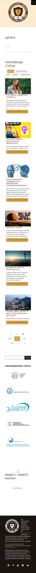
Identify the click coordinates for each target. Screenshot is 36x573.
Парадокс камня (14, 227)
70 (17, 338)
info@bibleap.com (10, 547)
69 (10, 338)
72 (12, 343)
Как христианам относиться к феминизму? (14, 141)
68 (23, 334)
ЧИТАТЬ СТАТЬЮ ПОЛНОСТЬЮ (17, 111)
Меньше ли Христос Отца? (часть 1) (15, 268)
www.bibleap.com (26, 533)
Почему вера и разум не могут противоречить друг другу (17, 313)
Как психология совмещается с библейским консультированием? (16, 182)
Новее (8, 46)
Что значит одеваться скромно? (16, 96)
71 (24, 338)
